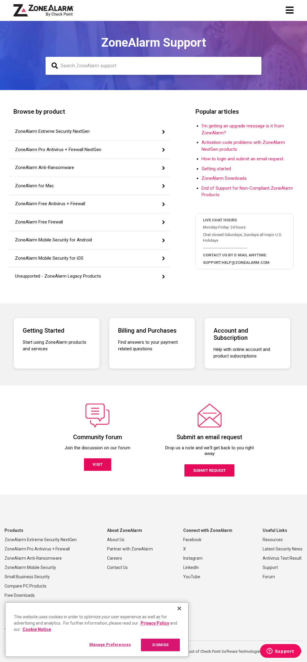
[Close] (179, 608)
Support (270, 567)
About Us (115, 539)
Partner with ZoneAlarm (130, 549)
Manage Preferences (110, 644)
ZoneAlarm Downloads (224, 178)
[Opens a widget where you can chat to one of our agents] (280, 651)
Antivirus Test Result (282, 558)
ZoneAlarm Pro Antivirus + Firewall (37, 549)
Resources (273, 539)
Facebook (192, 539)
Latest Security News (283, 549)
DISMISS (160, 645)
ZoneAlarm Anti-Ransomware (33, 558)
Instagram (193, 558)
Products (13, 530)
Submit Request (209, 470)
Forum (269, 576)
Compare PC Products (25, 586)
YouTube (191, 576)
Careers (114, 558)
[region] (97, 629)
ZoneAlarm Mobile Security (30, 567)
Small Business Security (27, 576)
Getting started (216, 168)
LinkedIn (191, 567)
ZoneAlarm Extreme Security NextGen (40, 539)
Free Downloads (19, 595)
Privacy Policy (155, 623)
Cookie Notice (36, 629)
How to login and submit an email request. (242, 159)
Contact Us (117, 567)
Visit (98, 464)
